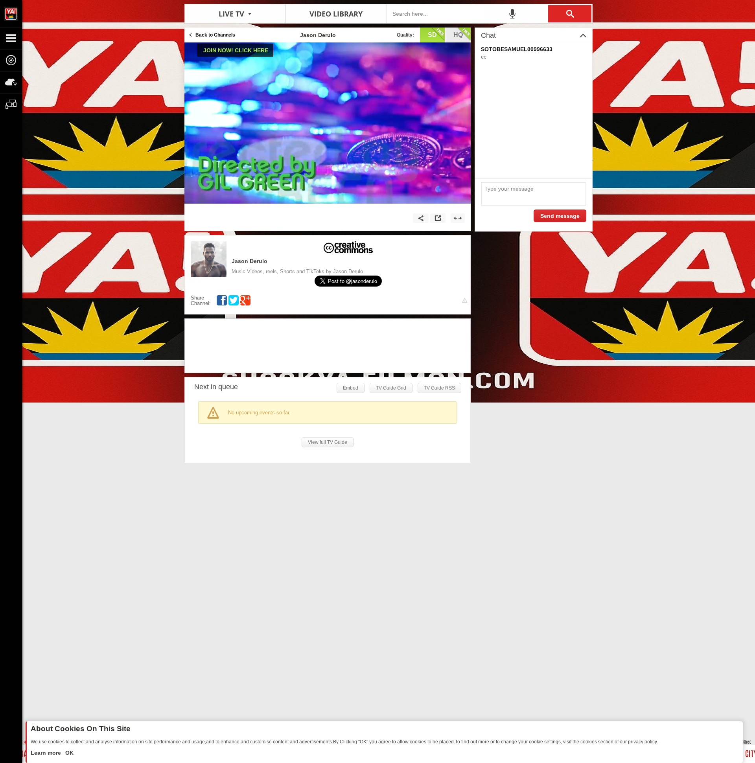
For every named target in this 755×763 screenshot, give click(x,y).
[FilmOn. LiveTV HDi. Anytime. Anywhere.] (11, 13)
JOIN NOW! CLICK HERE (235, 50)
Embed (350, 388)
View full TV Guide (327, 442)
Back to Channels (215, 35)
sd (432, 34)
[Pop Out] (438, 218)
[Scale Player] (458, 218)
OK (69, 753)
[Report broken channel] (464, 300)
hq (458, 34)
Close (747, 741)
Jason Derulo (249, 261)
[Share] (421, 218)
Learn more (47, 753)
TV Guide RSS (439, 388)
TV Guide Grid (391, 388)
